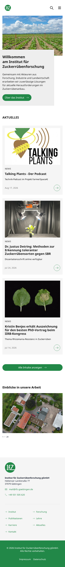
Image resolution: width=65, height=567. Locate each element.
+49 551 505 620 (16, 494)
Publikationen (15, 518)
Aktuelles (40, 525)
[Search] (51, 7)
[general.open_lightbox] (58, 429)
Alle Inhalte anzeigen (30, 367)
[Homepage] (7, 7)
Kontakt (12, 531)
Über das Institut (14, 97)
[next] (47, 410)
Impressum (25, 559)
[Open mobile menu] (60, 8)
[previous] (17, 410)
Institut (12, 511)
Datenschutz (39, 559)
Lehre (39, 518)
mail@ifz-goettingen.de (21, 489)
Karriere (12, 525)
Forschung (41, 511)
